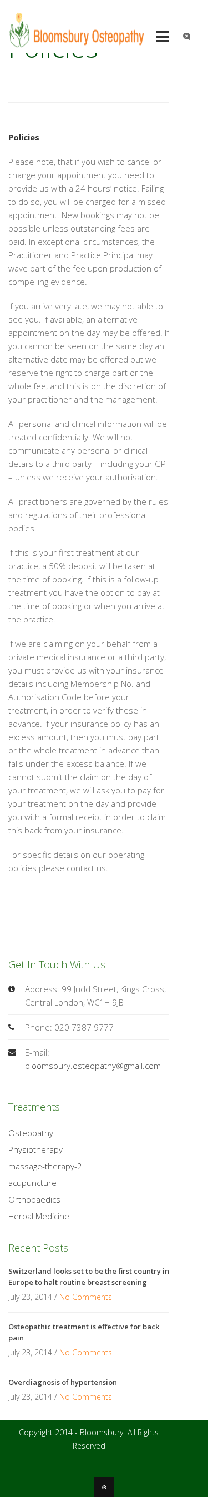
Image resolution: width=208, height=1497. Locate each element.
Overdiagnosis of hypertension (62, 1382)
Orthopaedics (34, 1199)
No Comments (85, 1297)
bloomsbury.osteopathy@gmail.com (93, 1065)
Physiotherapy (35, 1149)
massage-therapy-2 (45, 1166)
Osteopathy (30, 1132)
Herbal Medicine (38, 1216)
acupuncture (32, 1182)
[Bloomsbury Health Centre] (76, 43)
